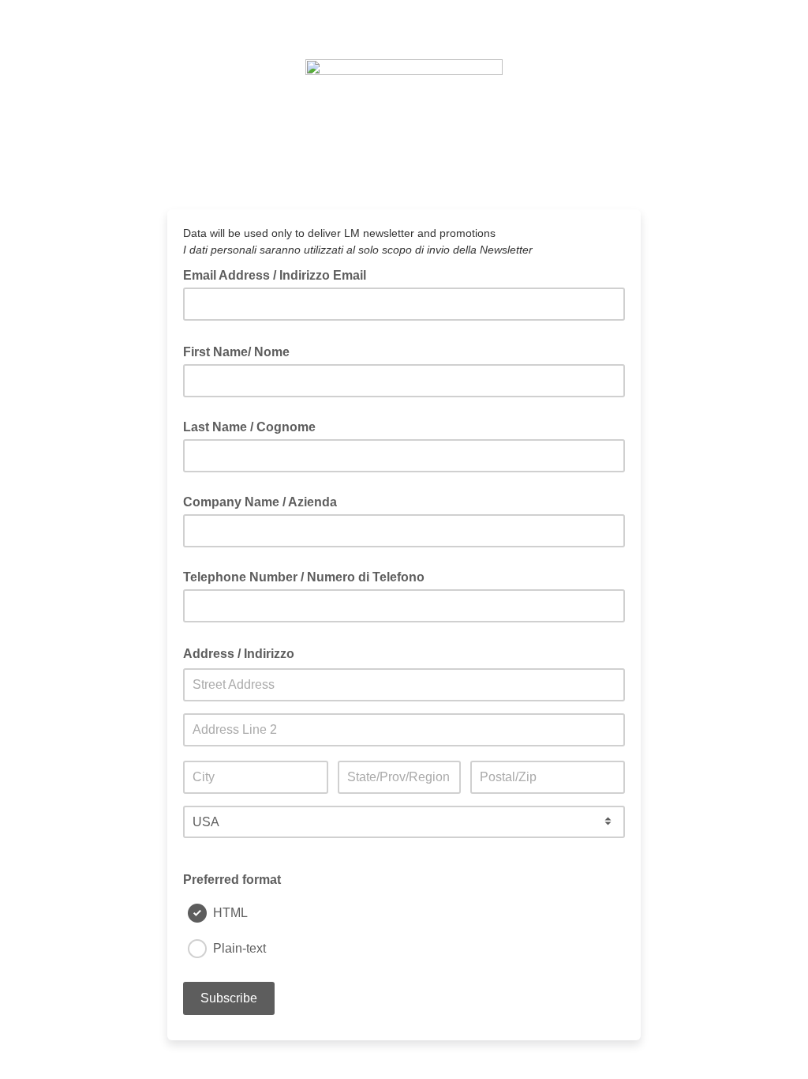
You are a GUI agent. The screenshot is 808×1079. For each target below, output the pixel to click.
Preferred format (232, 879)
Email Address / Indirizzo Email (279, 274)
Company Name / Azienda (260, 502)
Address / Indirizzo (243, 652)
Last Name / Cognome (249, 427)
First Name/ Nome (241, 350)
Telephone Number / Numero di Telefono (304, 577)
